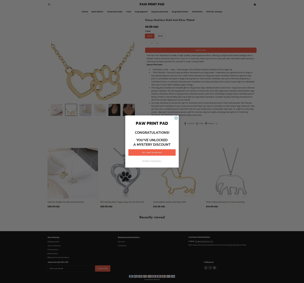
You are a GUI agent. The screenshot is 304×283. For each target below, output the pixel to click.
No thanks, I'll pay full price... (152, 161)
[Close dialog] (176, 118)
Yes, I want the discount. (152, 152)
